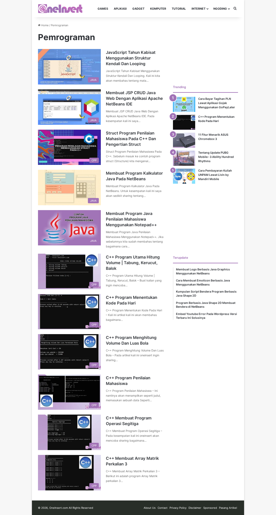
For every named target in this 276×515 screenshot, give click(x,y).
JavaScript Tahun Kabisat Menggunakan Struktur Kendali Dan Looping (131, 58)
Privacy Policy (178, 507)
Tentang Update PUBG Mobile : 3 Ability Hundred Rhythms (216, 157)
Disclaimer (195, 507)
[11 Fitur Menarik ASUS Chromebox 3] (184, 140)
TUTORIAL (179, 8)
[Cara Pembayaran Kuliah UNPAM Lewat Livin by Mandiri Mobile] (184, 176)
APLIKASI (120, 8)
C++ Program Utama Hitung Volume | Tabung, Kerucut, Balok (133, 263)
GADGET (138, 8)
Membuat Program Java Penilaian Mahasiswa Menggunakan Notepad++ (131, 219)
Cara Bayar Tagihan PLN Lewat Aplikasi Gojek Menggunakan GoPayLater (216, 103)
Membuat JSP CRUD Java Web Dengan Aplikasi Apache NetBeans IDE (134, 98)
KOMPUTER (158, 8)
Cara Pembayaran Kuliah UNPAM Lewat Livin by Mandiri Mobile (215, 175)
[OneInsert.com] (60, 8)
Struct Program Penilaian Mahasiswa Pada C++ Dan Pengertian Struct (131, 139)
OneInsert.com (58, 507)
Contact (162, 507)
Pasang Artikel (228, 507)
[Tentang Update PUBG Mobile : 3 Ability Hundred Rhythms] (184, 158)
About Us (150, 507)
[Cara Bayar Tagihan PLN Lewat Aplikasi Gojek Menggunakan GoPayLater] (184, 104)
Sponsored (210, 507)
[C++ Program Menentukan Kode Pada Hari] (184, 122)
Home (44, 25)
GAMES (103, 8)
